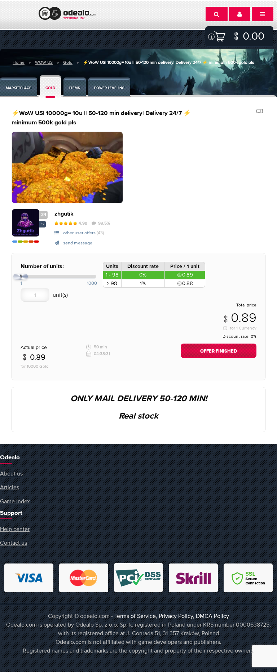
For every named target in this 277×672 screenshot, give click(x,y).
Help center (15, 529)
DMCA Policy (212, 616)
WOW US (44, 62)
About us (11, 473)
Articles (9, 487)
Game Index (15, 501)
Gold (67, 62)
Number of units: (42, 266)
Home (19, 62)
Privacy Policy (176, 616)
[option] (67, 167)
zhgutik (64, 214)
